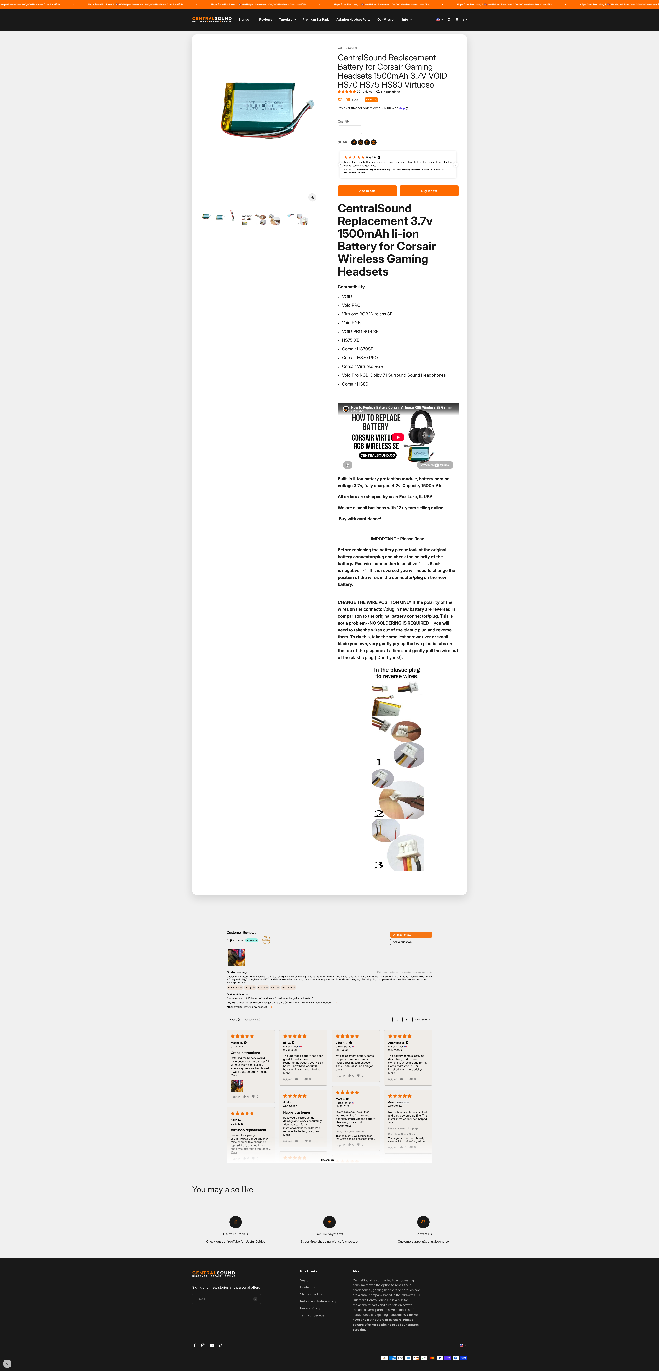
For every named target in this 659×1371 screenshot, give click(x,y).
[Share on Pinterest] (367, 142)
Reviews (265, 19)
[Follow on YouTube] (212, 1345)
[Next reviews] (455, 164)
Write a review (402, 934)
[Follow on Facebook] (194, 1345)
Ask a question (402, 942)
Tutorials (285, 19)
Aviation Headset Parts (353, 19)
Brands (244, 19)
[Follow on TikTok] (220, 1345)
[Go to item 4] (247, 220)
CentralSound (347, 48)
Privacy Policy (310, 1308)
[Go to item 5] (260, 220)
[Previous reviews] (340, 164)
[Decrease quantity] (343, 130)
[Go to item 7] (288, 218)
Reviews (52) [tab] (235, 1019)
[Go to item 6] (274, 220)
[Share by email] (374, 142)
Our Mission (386, 19)
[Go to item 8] (302, 220)
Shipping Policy (311, 1294)
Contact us (308, 1287)
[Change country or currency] (439, 19)
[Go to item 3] (233, 218)
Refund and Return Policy (318, 1301)
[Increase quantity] (357, 130)
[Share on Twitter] (360, 142)
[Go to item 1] (205, 218)
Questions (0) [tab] (252, 1019)
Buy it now (429, 191)
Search (305, 1280)
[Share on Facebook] (354, 142)
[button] (347, 91)
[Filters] (406, 1019)
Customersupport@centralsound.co (423, 1241)
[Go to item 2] (219, 218)
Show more (327, 1159)
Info (405, 19)
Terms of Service (312, 1315)
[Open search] (396, 1019)
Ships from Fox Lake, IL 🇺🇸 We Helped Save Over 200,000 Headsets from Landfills (106, 4)
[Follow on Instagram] (203, 1345)
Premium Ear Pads (316, 19)
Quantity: (344, 121)
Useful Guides (255, 1241)
